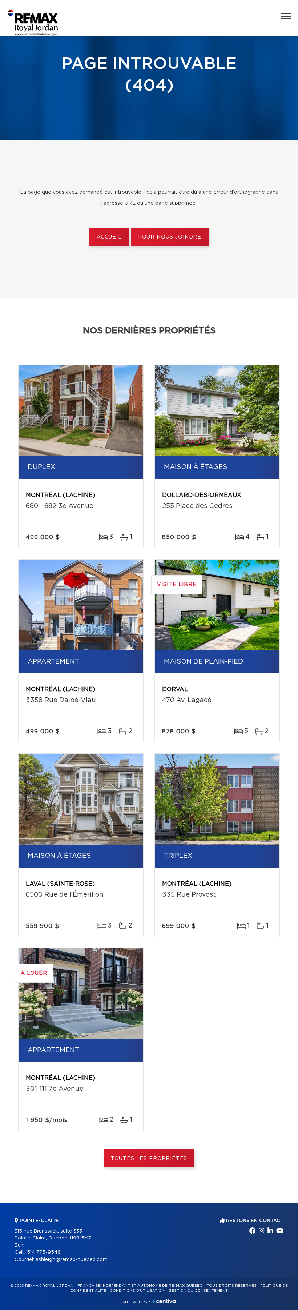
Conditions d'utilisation (137, 1291)
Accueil (109, 237)
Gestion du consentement (198, 1291)
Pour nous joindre (169, 237)
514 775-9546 (44, 1252)
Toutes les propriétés (149, 1158)
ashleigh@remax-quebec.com (72, 1259)
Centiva (164, 1301)
